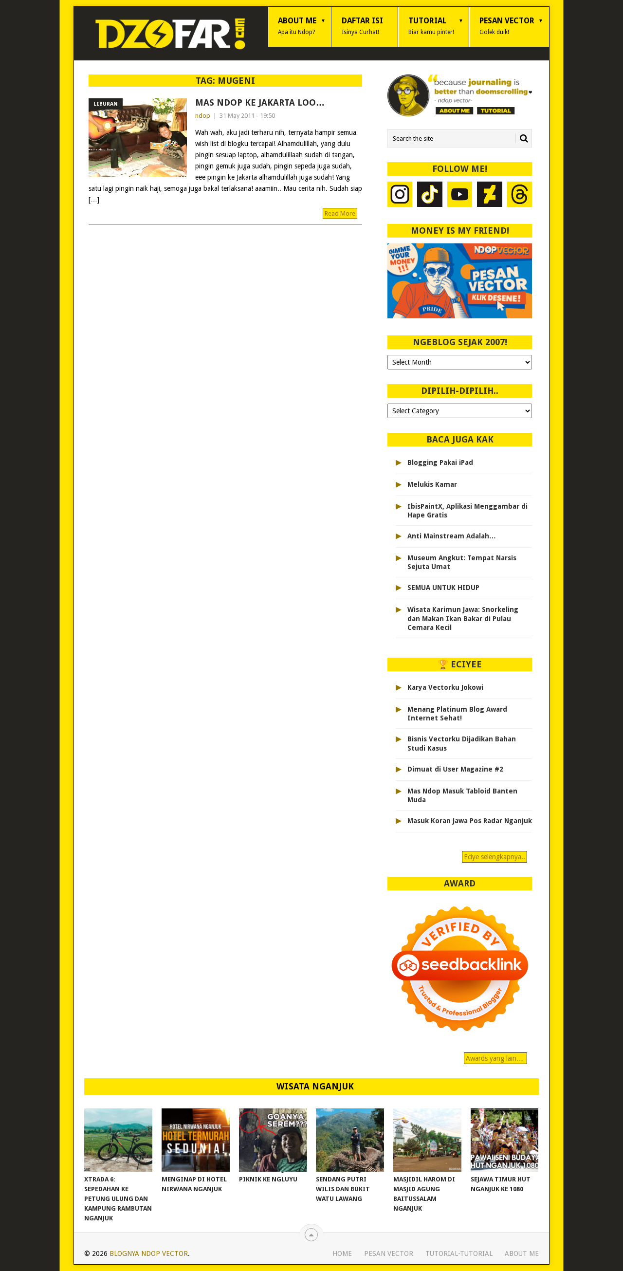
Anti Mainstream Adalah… (451, 536)
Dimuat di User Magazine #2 (455, 769)
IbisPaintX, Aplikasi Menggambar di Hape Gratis (467, 510)
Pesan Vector (506, 26)
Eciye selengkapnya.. (494, 857)
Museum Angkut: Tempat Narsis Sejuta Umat (461, 562)
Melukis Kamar (432, 484)
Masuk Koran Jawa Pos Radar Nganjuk (469, 821)
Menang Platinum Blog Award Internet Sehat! (457, 713)
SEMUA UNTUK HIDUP (443, 587)
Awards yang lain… (495, 1058)
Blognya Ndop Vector (149, 1253)
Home (342, 1253)
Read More (340, 213)
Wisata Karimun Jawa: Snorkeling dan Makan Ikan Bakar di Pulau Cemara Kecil (462, 618)
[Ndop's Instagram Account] (400, 195)
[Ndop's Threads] (519, 195)
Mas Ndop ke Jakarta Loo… (260, 102)
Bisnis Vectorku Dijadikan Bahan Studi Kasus (461, 743)
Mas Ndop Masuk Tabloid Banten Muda (462, 795)
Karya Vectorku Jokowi (445, 687)
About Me (297, 26)
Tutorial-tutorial (459, 1253)
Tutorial (431, 26)
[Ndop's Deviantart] (489, 195)
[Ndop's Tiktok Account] (429, 195)
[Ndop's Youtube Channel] (460, 195)
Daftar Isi (362, 26)
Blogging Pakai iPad (440, 462)
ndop (202, 115)
